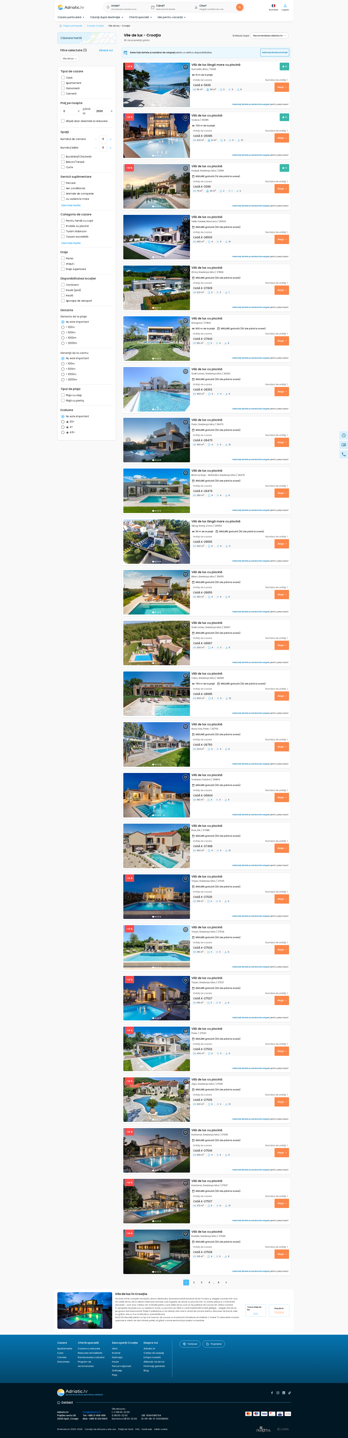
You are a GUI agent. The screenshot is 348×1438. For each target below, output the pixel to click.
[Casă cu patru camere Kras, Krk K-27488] (156, 846)
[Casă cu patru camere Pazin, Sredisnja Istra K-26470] (156, 440)
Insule (115, 1361)
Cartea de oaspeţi (154, 1352)
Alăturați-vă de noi (154, 1361)
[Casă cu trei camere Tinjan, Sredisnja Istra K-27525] (156, 896)
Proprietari (216, 1344)
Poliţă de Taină (125, 1429)
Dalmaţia (117, 1357)
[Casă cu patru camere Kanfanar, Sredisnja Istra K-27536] (156, 1150)
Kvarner (116, 1352)
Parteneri (192, 1344)
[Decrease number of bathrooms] (96, 139)
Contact (67, 1402)
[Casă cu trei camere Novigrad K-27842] (156, 338)
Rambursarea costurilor (91, 1357)
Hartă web (147, 1429)
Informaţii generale (154, 1366)
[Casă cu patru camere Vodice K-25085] (156, 135)
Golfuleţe (117, 1370)
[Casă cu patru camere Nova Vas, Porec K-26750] (156, 744)
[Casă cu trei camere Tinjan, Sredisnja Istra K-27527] (156, 998)
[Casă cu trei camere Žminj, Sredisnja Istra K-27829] (156, 288)
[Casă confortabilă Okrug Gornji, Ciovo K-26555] (156, 541)
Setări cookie (160, 1429)
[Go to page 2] (226, 1282)
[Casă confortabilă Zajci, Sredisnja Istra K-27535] (156, 1099)
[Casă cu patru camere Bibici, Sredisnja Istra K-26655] (156, 592)
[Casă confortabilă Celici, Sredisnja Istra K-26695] (156, 693)
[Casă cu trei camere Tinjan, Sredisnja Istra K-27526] (156, 947)
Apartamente (64, 1348)
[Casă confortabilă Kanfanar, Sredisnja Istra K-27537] (156, 1201)
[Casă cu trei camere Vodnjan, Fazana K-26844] (156, 795)
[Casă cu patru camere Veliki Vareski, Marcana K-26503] (156, 237)
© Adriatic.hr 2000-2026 (70, 1429)
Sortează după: (241, 35)
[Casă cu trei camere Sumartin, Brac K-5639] (156, 85)
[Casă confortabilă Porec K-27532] (156, 1049)
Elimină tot (106, 50)
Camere (61, 1357)
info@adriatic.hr (92, 1412)
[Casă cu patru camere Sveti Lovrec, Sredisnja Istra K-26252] (156, 389)
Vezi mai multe (71, 205)
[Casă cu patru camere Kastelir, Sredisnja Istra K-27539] (156, 1252)
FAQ (137, 1429)
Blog (146, 1370)
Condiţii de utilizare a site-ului (100, 1429)
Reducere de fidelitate (90, 1352)
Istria (114, 1348)
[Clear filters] (75, 58)
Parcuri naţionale (121, 1366)
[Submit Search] (239, 7)
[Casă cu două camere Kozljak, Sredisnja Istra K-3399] (156, 186)
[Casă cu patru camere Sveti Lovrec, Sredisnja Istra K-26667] (156, 643)
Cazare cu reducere (89, 1348)
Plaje (114, 1374)
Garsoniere (63, 1361)
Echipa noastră (152, 1357)
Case (60, 1352)
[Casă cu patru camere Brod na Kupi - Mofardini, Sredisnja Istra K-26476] (156, 491)
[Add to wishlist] (186, 67)
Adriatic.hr (149, 1348)
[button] (124, 7)
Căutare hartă (71, 38)
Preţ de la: (279, 1310)
